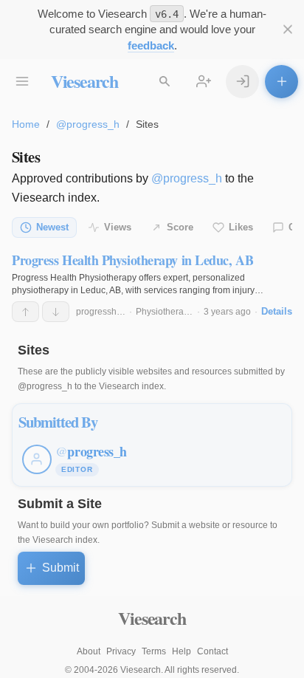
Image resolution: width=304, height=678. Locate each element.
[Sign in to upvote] (25, 311)
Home (26, 124)
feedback (151, 45)
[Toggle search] (165, 81)
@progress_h (88, 124)
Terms (154, 651)
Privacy (121, 651)
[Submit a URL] (281, 81)
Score (180, 227)
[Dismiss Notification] (287, 30)
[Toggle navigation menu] (22, 81)
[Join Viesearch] (204, 81)
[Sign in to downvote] (55, 311)
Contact (212, 651)
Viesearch (84, 81)
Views (117, 227)
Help (181, 651)
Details (276, 311)
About (88, 651)
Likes (241, 227)
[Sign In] (242, 81)
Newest (52, 227)
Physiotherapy (164, 312)
